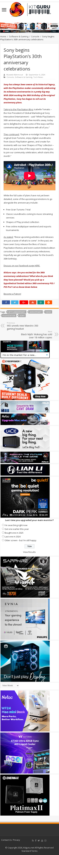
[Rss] (33, 841)
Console (35, 36)
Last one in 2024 (12, 536)
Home (3, 36)
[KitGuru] (29, 8)
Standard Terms (29, 850)
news (48, 312)
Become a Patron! (12, 293)
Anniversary (36, 312)
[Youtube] (42, 841)
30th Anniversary (16, 312)
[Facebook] (36, 841)
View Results (29, 552)
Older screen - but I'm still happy (20, 540)
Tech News (38, 77)
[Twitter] (38, 841)
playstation (9, 315)
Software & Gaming (18, 36)
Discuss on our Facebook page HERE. (22, 265)
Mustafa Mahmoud (14, 74)
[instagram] (45, 841)
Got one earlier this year (17, 529)
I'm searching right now (16, 525)
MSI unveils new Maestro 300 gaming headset (22, 326)
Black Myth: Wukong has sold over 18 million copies (36, 334)
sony (22, 315)
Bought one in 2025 (14, 532)
